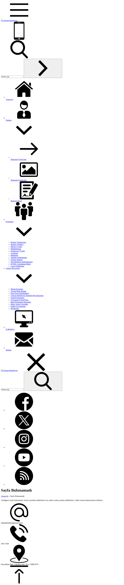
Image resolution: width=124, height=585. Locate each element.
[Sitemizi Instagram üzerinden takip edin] (24, 447)
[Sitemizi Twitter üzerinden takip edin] (24, 429)
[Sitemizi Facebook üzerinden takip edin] (24, 410)
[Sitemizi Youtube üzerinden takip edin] (24, 466)
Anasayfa (4, 496)
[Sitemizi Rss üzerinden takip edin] (24, 484)
